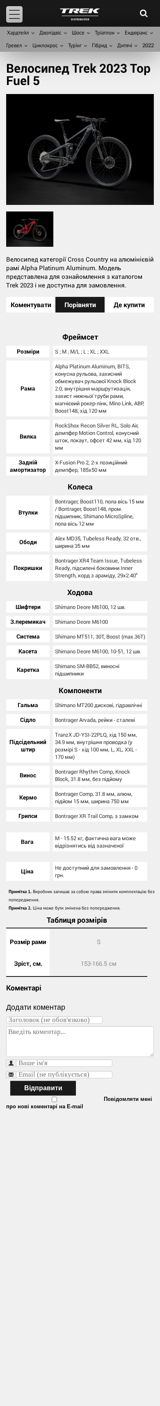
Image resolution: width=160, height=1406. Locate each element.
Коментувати (31, 304)
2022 (148, 45)
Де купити (129, 304)
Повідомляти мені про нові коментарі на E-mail (79, 1103)
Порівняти (80, 304)
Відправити (43, 1087)
